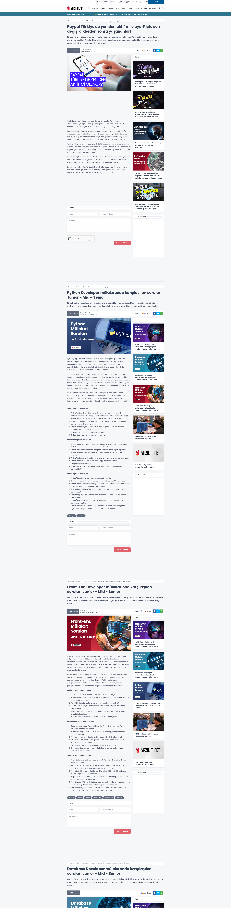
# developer (109, 798)
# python (81, 516)
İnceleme (152, 8)
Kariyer (130, 8)
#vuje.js (71, 798)
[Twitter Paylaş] (158, 50)
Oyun (118, 8)
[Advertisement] (99, 106)
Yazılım (94, 8)
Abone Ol (136, 51)
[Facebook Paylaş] (154, 50)
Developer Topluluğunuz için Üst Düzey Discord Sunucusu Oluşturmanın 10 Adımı (124, 14)
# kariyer (119, 798)
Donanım (103, 8)
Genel (124, 8)
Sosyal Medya (141, 8)
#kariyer (71, 516)
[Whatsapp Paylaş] (161, 50)
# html (88, 798)
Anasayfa (71, 21)
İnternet (111, 8)
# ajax (80, 798)
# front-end (97, 798)
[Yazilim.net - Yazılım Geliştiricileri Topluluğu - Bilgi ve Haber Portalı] (75, 8)
